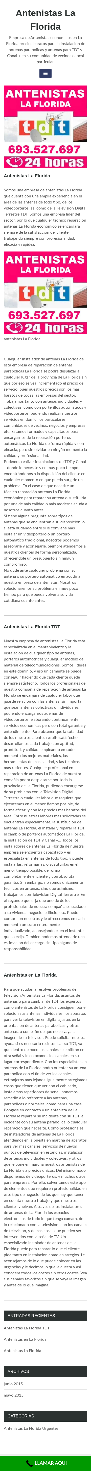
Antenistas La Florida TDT (32, 626)
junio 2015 (13, 1384)
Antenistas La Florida (27, 175)
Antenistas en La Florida (30, 975)
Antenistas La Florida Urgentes (31, 1428)
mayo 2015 (14, 1395)
